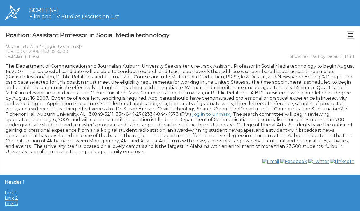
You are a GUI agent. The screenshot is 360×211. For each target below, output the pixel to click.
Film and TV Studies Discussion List (74, 16)
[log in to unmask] (62, 46)
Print (349, 56)
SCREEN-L (44, 9)
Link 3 (11, 203)
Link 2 (11, 198)
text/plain (15, 56)
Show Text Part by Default (315, 56)
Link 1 (11, 193)
